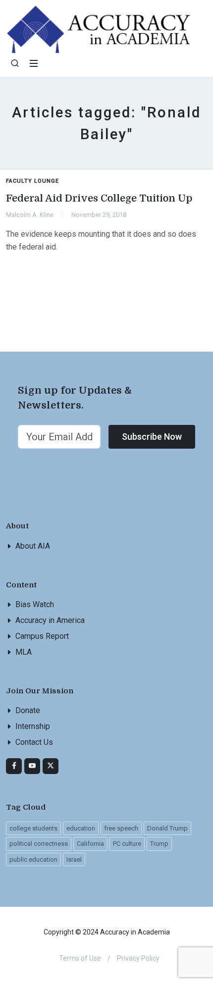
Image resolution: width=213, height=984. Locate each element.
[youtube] (32, 766)
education (80, 828)
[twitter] (50, 766)
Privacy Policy (138, 958)
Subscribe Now (152, 436)
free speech (121, 828)
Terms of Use (80, 958)
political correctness (38, 843)
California (90, 843)
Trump (159, 843)
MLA (23, 652)
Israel (74, 859)
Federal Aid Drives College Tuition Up (99, 198)
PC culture (127, 843)
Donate (27, 710)
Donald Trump (167, 828)
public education (33, 859)
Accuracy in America (50, 620)
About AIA (32, 546)
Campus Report (42, 636)
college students (33, 828)
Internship (32, 726)
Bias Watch (34, 604)
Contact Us (34, 742)
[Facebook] (14, 766)
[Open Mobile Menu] (34, 63)
